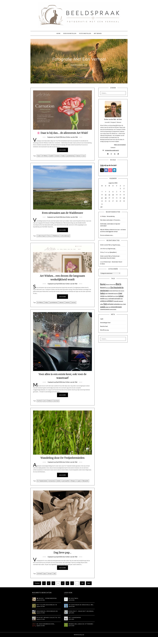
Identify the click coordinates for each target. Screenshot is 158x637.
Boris (118, 283)
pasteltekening (70, 155)
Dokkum (50, 400)
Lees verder (62, 150)
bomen (111, 284)
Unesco (49, 236)
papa (44, 573)
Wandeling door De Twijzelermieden (62, 457)
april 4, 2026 (71, 612)
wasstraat (56, 400)
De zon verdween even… (106, 235)
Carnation (57, 155)
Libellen (59, 481)
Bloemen (108, 284)
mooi (117, 296)
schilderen (103, 301)
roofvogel (111, 298)
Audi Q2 (39, 400)
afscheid (39, 573)
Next (88, 583)
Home (58, 33)
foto (119, 290)
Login (101, 319)
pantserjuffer (65, 481)
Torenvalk (115, 301)
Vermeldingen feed (105, 322)
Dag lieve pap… (62, 552)
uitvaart (50, 573)
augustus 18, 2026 (41, 606)
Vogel (124, 304)
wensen (74, 302)
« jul (101, 206)
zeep (107, 307)
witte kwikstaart (65, 236)
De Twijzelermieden (42, 481)
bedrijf (51, 155)
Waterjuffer (85, 481)
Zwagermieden (112, 309)
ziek (55, 573)
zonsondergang (116, 307)
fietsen (116, 290)
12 (109, 194)
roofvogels (117, 298)
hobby (63, 155)
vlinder (121, 304)
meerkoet (110, 296)
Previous (37, 583)
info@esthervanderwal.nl (112, 150)
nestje (102, 298)
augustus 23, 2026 (41, 600)
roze (121, 298)
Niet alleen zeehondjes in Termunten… (110, 220)
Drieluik (110, 290)
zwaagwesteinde (104, 309)
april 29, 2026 (72, 606)
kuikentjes (115, 293)
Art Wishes (98, 33)
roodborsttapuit (41, 236)
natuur (121, 296)
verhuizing (117, 304)
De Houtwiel (115, 287)
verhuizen (110, 304)
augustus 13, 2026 (41, 625)
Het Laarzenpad (75, 617)
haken (102, 293)
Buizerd (102, 287)
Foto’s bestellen (85, 33)
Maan (106, 296)
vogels (79, 481)
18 (105, 198)
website (68, 302)
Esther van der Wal (72, 137)
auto (44, 400)
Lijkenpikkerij (112, 252)
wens (83, 155)
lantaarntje (52, 481)
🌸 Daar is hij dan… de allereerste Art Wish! (62, 132)
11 (105, 194)
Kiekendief (110, 293)
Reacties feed (104, 326)
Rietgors (73, 481)
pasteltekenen (54, 302)
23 (124, 198)
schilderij (110, 301)
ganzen (122, 290)
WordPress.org (104, 330)
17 (102, 198)
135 (82, 583)
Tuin (105, 304)
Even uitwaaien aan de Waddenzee (62, 212)
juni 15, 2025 (71, 625)
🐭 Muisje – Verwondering (107, 216)
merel (114, 296)
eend (114, 290)
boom (114, 284)
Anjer (38, 155)
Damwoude (108, 287)
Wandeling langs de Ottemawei (81, 624)
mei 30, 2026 (71, 600)
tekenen (78, 155)
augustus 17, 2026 (41, 612)
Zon (109, 307)
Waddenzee (56, 236)
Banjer (103, 284)
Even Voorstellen (69, 33)
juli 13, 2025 (71, 619)
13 (113, 194)
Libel (120, 293)
